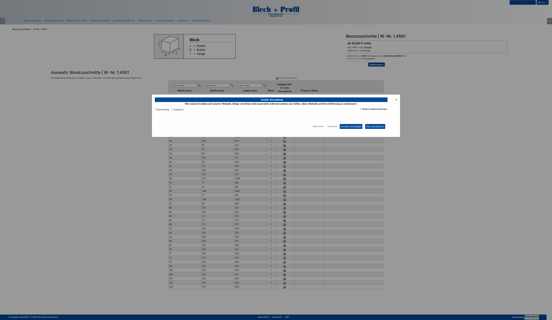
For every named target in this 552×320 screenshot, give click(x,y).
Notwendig (163, 109)
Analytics (178, 109)
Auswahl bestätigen (351, 126)
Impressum (332, 126)
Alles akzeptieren (375, 126)
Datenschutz (318, 126)
